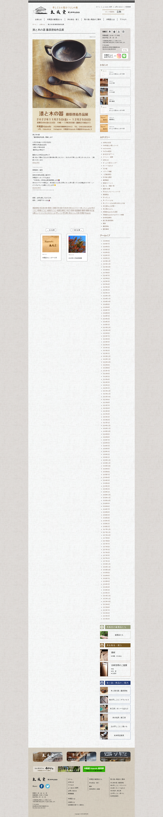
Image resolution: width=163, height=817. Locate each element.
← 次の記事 (51, 230)
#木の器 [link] (59, 208)
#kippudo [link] (88, 213)
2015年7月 (106, 610)
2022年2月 (106, 385)
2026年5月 (106, 249)
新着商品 (106, 194)
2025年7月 (106, 275)
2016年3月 (106, 590)
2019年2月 (106, 489)
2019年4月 (106, 483)
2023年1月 (106, 353)
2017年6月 (106, 547)
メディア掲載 (107, 171)
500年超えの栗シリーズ (110, 145)
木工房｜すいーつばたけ (119, 708)
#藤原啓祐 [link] (35, 208)
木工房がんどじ (108, 209)
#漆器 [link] (54, 208)
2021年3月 (106, 417)
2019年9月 (106, 469)
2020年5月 (106, 446)
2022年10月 (106, 362)
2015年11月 (106, 598)
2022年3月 (106, 382)
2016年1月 (106, 593)
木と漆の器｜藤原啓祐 (119, 691)
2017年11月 (106, 532)
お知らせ (38, 19)
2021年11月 (106, 394)
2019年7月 (106, 474)
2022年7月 (106, 371)
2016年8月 (106, 575)
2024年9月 (106, 304)
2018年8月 (106, 506)
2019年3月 (106, 486)
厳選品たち (119, 635)
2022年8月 (106, 368)
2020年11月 (106, 428)
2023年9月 (106, 333)
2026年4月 (106, 252)
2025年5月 (106, 281)
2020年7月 (106, 440)
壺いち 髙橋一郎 (108, 186)
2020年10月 (106, 431)
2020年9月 (106, 434)
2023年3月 (106, 347)
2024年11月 (106, 298)
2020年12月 (106, 425)
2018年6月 (106, 512)
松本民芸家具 (107, 217)
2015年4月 (106, 619)
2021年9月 (106, 399)
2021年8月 (106, 402)
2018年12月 (106, 495)
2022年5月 (106, 376)
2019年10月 (106, 466)
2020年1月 (106, 457)
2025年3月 (106, 287)
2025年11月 (106, 264)
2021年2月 (106, 420)
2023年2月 (106, 350)
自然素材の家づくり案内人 (76, 805)
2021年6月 (106, 408)
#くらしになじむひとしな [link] (47, 213)
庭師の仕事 (106, 189)
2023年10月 (106, 330)
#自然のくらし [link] (51, 210)
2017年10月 (106, 535)
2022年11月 (106, 359)
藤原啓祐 (106, 226)
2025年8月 (106, 272)
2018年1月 (106, 526)
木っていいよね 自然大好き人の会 (114, 203)
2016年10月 (106, 570)
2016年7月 (106, 578)
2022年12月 (106, 356)
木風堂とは (71, 802)
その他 (105, 168)
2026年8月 (106, 241)
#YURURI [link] (65, 208)
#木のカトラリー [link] (74, 208)
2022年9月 (106, 365)
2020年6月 (106, 443)
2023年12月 (106, 327)
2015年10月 (106, 601)
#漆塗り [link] (49, 208)
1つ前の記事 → (77, 230)
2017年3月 (106, 555)
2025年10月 (106, 267)
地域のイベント (108, 183)
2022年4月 (106, 379)
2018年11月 (106, 497)
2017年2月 (106, 558)
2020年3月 (106, 451)
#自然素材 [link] (77, 210)
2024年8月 (106, 307)
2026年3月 (106, 255)
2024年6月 (106, 313)
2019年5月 (106, 480)
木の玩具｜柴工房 (119, 717)
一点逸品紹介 (107, 174)
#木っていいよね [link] (85, 208)
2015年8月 (106, 607)
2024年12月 (106, 296)
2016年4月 (106, 587)
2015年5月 (106, 616)
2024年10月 (106, 301)
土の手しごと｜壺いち (119, 726)
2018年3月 (106, 521)
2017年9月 (106, 538)
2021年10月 (106, 397)
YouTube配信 (107, 151)
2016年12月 (106, 564)
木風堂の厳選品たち (54, 19)
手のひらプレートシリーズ (111, 191)
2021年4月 (106, 414)
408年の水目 (107, 142)
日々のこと (106, 197)
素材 (104, 223)
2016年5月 (106, 584)
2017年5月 (106, 549)
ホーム (98, 7)
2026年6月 (106, 247)
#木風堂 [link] (81, 213)
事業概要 (128, 7)
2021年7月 (106, 405)
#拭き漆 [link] (41, 208)
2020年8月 (106, 437)
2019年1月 (106, 492)
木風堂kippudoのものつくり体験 (113, 215)
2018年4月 (106, 518)
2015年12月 (106, 596)
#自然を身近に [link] (61, 210)
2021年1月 (106, 422)
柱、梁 (114, 671)
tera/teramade (107, 148)
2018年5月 (106, 515)
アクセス (71, 785)
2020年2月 (106, 454)
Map (125, 50)
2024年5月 (106, 316)
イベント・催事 (108, 157)
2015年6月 (106, 613)
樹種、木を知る (117, 656)
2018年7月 (106, 509)
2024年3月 (106, 322)
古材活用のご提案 (94, 789)
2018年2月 (106, 523)
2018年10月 (106, 500)
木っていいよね (108, 200)
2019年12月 (106, 460)
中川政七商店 (107, 177)
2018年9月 (106, 503)
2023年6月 (106, 339)
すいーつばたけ (108, 166)
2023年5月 (106, 342)
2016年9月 (106, 572)
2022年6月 (106, 373)
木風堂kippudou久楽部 (110, 212)
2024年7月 (106, 310)
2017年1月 (106, 561)
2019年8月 (106, 472)
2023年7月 (106, 336)
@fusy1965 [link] (35, 162)
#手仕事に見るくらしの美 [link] (70, 213)
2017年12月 (106, 529)
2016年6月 (106, 581)
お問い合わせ (119, 7)
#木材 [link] (72, 210)
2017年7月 (106, 544)
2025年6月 (106, 278)
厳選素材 (106, 180)
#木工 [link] (68, 210)
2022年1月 (106, 388)
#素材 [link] (83, 210)
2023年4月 (106, 345)
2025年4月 (106, 284)
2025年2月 (106, 290)
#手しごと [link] (59, 213)
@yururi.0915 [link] (36, 187)
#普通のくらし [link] (42, 210)
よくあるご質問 (107, 7)
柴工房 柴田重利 (108, 220)
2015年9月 (106, 604)
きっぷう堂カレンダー (110, 163)
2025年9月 (106, 270)
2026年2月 (106, 258)
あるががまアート (108, 154)
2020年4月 (106, 448)
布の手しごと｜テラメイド (119, 700)
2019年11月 (106, 463)
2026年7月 (106, 244)
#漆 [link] (46, 208)
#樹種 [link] (87, 210)
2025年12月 (106, 261)
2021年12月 (106, 391)
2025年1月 (106, 293)
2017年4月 (106, 552)
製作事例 (106, 229)
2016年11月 (106, 567)
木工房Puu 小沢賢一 (109, 206)
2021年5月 (106, 411)
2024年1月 (106, 324)
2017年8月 (106, 541)
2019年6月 (106, 477)
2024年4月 (106, 319)
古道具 (114, 673)
